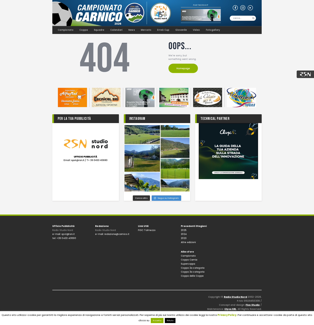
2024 (184, 234)
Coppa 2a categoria (193, 268)
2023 (183, 238)
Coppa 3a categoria (193, 271)
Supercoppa (188, 263)
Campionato (188, 255)
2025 (183, 230)
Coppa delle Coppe (192, 275)
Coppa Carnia (189, 259)
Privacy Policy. (227, 315)
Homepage (183, 68)
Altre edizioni (188, 242)
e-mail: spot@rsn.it (63, 234)
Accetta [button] (157, 320)
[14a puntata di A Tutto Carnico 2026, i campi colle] (157, 158)
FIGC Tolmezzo (147, 230)
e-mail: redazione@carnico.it (112, 234)
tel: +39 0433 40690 (64, 238)
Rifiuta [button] (170, 320)
